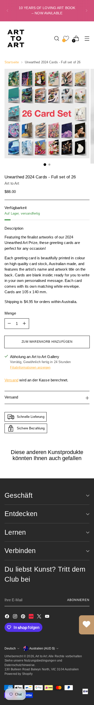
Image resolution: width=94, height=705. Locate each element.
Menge (10, 313)
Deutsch (10, 648)
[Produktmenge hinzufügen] (24, 324)
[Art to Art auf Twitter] (40, 617)
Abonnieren (78, 599)
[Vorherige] (7, 10)
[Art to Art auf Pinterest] (24, 617)
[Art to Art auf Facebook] (8, 617)
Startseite (12, 62)
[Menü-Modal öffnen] (87, 38)
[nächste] (86, 10)
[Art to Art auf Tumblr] (32, 617)
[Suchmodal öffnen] (56, 38)
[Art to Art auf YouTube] (48, 617)
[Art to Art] (16, 38)
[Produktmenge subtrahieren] (9, 324)
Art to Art (12, 183)
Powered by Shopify (19, 673)
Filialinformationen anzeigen (30, 367)
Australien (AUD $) (42, 648)
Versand (11, 380)
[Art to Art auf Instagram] (16, 617)
